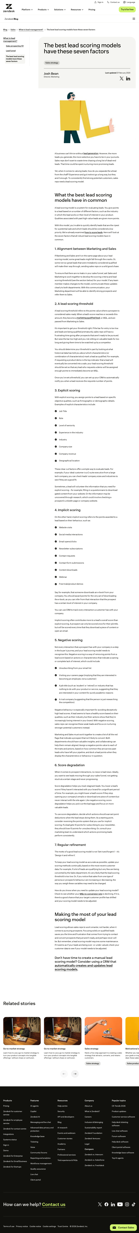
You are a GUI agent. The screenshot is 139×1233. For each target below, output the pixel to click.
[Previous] (64, 1074)
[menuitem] (129, 2)
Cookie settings (49, 1226)
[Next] (75, 1074)
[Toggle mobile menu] (134, 19)
